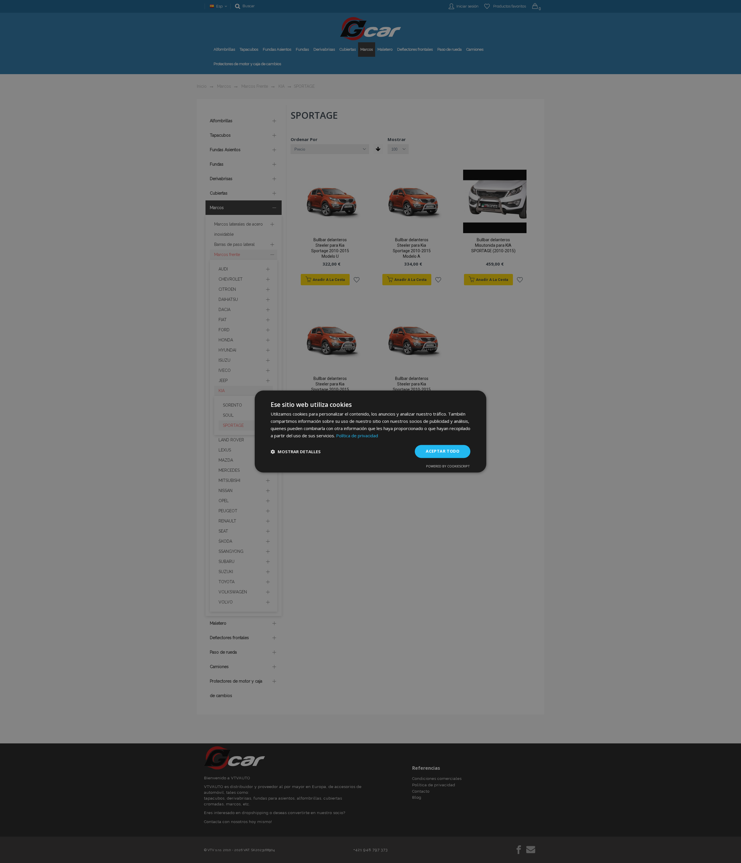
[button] (296, 451)
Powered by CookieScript (448, 466)
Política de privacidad (357, 435)
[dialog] (370, 431)
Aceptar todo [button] (442, 451)
